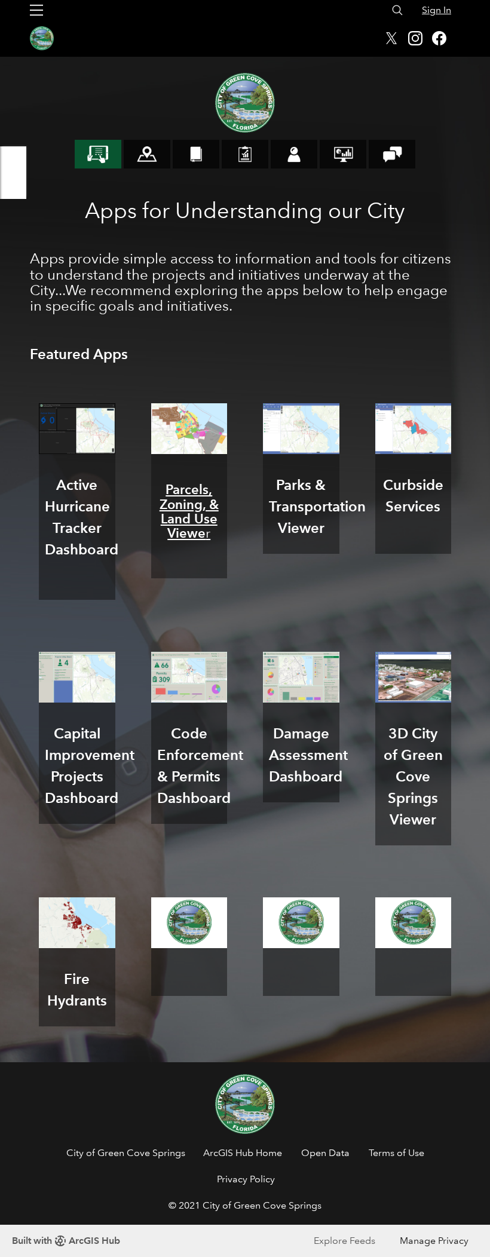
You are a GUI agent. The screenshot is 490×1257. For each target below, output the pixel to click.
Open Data (325, 1152)
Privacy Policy (246, 1179)
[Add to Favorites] (13, 159)
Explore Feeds (344, 1240)
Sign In (436, 10)
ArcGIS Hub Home (242, 1152)
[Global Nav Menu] (36, 10)
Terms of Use (396, 1152)
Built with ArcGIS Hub (66, 1240)
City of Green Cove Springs (125, 1152)
